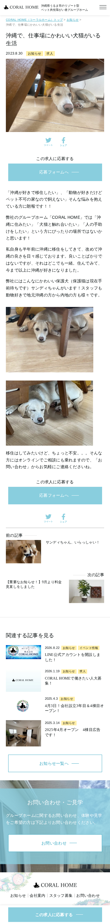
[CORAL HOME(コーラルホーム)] (55, 885)
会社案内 (37, 895)
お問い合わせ (88, 895)
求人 (49, 53)
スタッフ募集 (61, 895)
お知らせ (34, 53)
